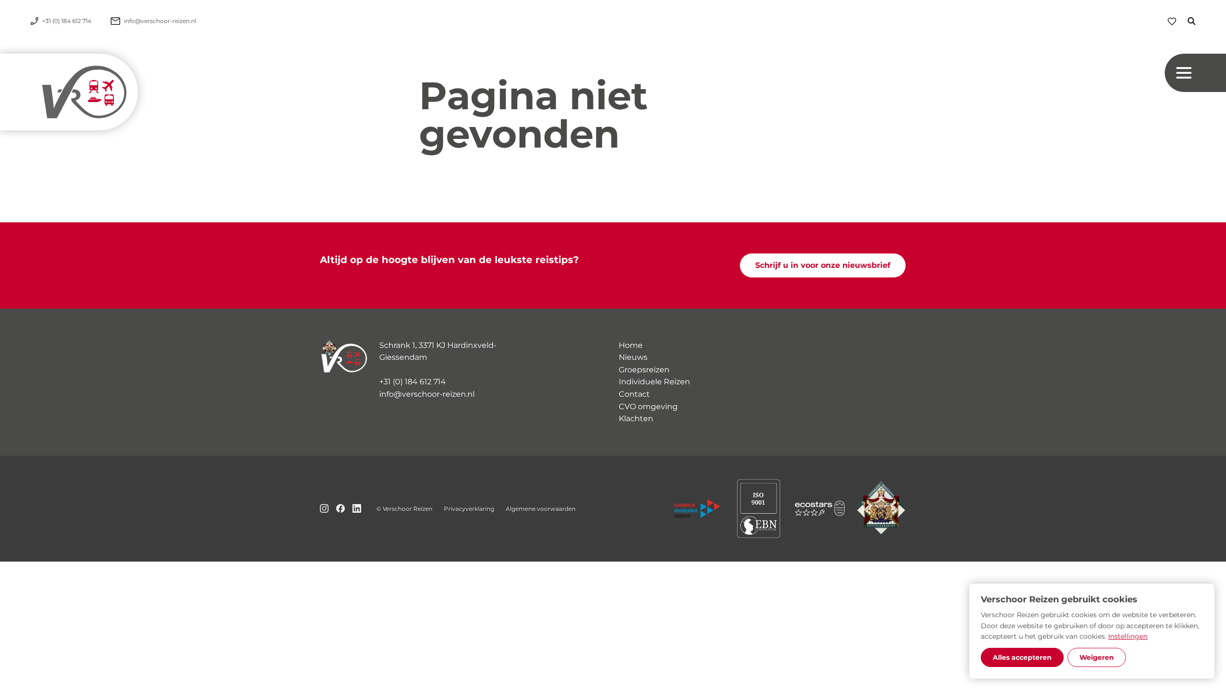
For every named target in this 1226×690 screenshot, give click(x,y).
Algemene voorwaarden (541, 508)
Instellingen (1127, 636)
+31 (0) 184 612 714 (412, 381)
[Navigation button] (1195, 73)
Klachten (636, 418)
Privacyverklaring (469, 508)
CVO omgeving (648, 406)
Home (631, 345)
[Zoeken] (1185, 21)
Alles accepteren (1022, 657)
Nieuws (633, 357)
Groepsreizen (644, 369)
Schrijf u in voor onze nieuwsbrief (822, 265)
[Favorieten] (1172, 21)
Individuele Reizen (654, 381)
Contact (634, 394)
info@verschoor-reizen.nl (427, 394)
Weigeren (1096, 657)
